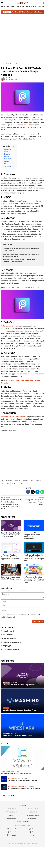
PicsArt (8, 269)
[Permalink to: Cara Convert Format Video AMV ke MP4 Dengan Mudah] (11, 570)
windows (21, 786)
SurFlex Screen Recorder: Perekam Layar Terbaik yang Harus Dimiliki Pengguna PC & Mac (34, 580)
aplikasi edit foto (13, 117)
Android (9, 480)
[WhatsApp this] (42, 492)
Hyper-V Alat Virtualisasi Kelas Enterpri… (23, 780)
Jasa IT (11, 815)
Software (15, 484)
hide (13, 146)
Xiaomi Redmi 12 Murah (10, 638)
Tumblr (34, 832)
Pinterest (13, 832)
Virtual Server (5, 771)
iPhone (38, 480)
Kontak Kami (11, 809)
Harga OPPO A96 (8, 635)
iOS (32, 480)
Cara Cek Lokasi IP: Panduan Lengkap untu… (19, 685)
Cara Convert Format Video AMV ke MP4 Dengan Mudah (11, 578)
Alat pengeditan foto (9, 326)
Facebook (13, 829)
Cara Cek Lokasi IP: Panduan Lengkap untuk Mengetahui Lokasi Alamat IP (11, 535)
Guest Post (11, 818)
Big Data (5, 708)
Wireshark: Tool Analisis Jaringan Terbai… (18, 735)
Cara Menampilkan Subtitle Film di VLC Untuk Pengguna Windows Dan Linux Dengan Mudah (34, 558)
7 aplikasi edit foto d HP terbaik (13, 417)
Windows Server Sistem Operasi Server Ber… (25, 788)
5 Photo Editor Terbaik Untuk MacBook (24, 287)
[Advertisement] (22, 38)
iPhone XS (5, 484)
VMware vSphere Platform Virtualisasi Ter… (17, 773)
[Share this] (28, 492)
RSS (34, 835)
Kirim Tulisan (33, 818)
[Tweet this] (33, 492)
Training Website (22, 821)
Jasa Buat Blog (33, 815)
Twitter (34, 829)
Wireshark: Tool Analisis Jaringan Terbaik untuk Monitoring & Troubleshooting (32, 535)
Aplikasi (17, 480)
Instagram (13, 835)
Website (23, 484)
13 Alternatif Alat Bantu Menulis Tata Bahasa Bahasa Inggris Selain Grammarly (11, 557)
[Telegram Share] (37, 492)
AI (2, 480)
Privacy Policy (11, 812)
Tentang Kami (33, 809)
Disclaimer (33, 812)
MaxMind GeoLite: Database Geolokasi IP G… (19, 710)
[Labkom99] (22, 3)
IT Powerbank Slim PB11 (10, 650)
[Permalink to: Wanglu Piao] (3, 79)
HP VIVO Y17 (6, 646)
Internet (25, 480)
